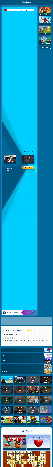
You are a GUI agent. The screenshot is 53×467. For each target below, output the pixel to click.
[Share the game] (33, 312)
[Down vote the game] (29, 312)
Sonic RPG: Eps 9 (28, 330)
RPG (14, 330)
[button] (50, 2)
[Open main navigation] (2, 2)
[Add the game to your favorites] (21, 334)
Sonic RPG (19, 330)
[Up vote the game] (26, 312)
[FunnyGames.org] (3, 330)
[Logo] (26, 2)
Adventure (8, 330)
